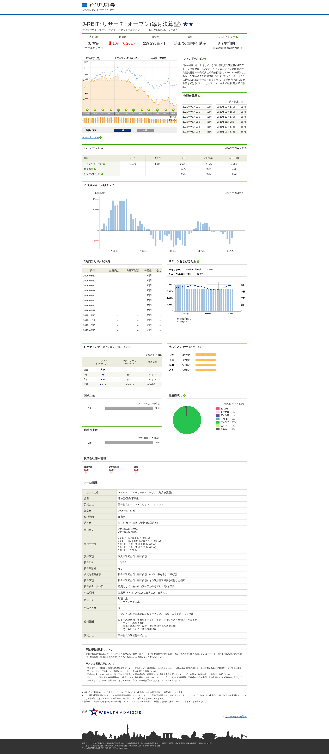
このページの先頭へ (236, 716)
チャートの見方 (90, 137)
